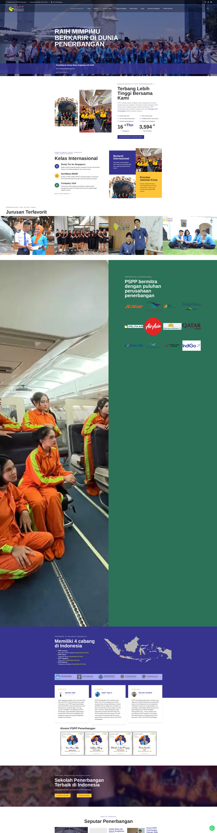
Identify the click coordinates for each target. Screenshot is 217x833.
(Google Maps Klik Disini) (82, 652)
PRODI (96, 8)
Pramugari (151, 109)
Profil (88, 8)
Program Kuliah (107, 8)
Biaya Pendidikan (121, 8)
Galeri (142, 8)
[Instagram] (204, 2)
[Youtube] (210, 2)
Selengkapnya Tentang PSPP (130, 137)
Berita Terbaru (133, 8)
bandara (89, 167)
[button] (62, 747)
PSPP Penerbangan (80, 68)
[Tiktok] (207, 2)
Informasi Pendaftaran (154, 8)
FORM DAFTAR (167, 8)
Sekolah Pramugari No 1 (77, 8)
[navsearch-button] (207, 9)
